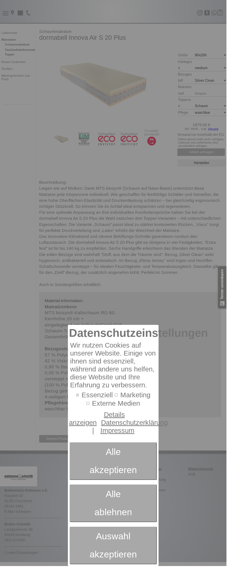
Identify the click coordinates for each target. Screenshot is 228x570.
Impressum (117, 430)
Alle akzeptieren (113, 461)
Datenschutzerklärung (134, 422)
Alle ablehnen (113, 503)
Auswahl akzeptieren (113, 545)
